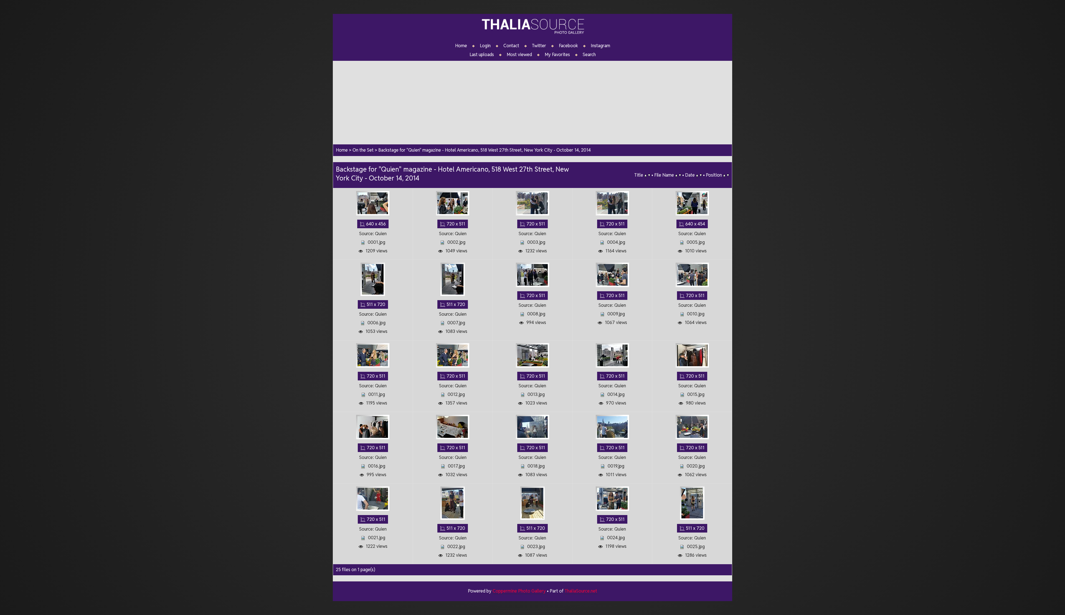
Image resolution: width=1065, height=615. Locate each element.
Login (485, 46)
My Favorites (557, 54)
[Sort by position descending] (728, 175)
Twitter (539, 46)
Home (461, 46)
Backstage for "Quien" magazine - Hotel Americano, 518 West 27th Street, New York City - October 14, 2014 (484, 150)
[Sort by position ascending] (724, 175)
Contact (511, 46)
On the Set (363, 150)
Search (589, 54)
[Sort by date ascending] (697, 175)
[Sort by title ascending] (645, 175)
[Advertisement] (532, 100)
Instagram (600, 46)
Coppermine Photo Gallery (519, 591)
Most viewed (519, 54)
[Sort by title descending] (649, 175)
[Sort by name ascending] (676, 175)
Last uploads (482, 54)
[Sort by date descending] (700, 175)
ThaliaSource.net (581, 591)
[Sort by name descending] (680, 175)
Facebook (568, 46)
